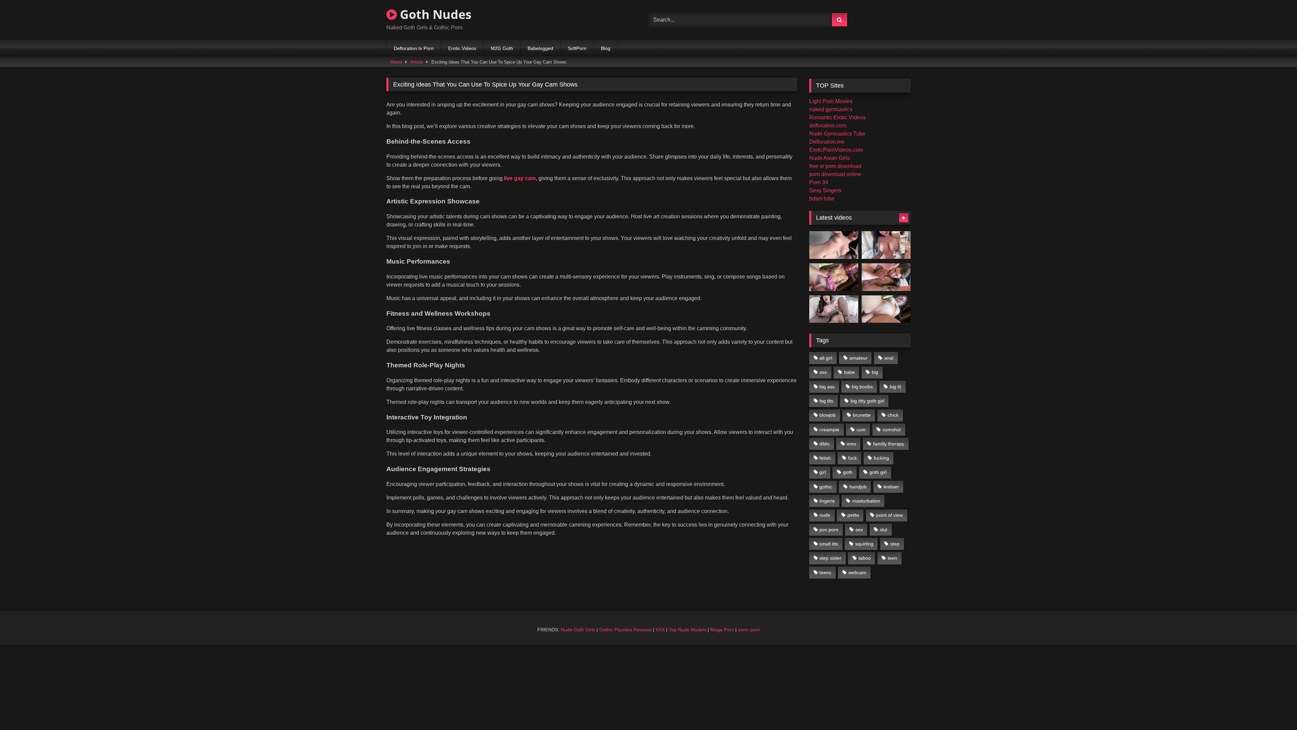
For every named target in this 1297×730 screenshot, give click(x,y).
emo (851, 443)
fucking (881, 458)
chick (893, 415)
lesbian (891, 486)
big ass (827, 386)
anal (888, 358)
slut (883, 529)
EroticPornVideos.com (836, 150)
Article (416, 62)
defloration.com (827, 125)
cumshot (892, 429)
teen (892, 558)
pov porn (828, 529)
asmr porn (749, 629)
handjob (858, 486)
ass (823, 372)
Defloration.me (826, 142)
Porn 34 (818, 182)
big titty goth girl (867, 401)
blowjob (827, 415)
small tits (828, 543)
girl (822, 472)
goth (848, 472)
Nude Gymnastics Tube (837, 134)
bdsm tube (821, 198)
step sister (830, 558)
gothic (825, 486)
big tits (826, 401)
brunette (862, 415)
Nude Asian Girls (829, 158)
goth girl (878, 472)
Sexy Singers (825, 190)
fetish (825, 458)
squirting (864, 543)
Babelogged (540, 48)
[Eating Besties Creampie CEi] (833, 309)
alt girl (825, 358)
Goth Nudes (434, 14)
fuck (852, 458)
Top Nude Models (687, 629)
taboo (865, 558)
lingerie (827, 501)
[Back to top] (1276, 709)
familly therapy (888, 443)
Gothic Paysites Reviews (625, 629)
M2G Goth (502, 48)
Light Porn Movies (831, 101)
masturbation (866, 501)
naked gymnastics (831, 109)
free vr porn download (835, 166)
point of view (889, 515)
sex (859, 529)
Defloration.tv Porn (414, 48)
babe (849, 372)
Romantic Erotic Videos (837, 117)
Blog (605, 48)
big (875, 372)
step (894, 543)
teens (825, 572)
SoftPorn (577, 48)
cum (861, 429)
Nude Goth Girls (578, 629)
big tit (895, 386)
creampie (829, 429)
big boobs (862, 386)
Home (396, 62)
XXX (660, 629)
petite (853, 515)
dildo (824, 443)
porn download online (835, 174)
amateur (858, 358)
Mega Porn (722, 629)
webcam (857, 572)
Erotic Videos (462, 48)
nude (824, 515)
